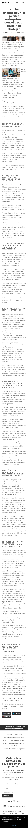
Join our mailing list (14, 784)
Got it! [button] (14, 825)
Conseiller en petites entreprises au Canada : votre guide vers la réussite (13, 706)
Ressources (18, 734)
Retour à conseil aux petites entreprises (15, 728)
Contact (9, 734)
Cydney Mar (12, 811)
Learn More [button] (5, 821)
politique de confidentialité (14, 738)
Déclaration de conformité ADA (14, 740)
